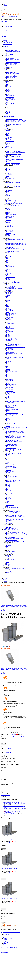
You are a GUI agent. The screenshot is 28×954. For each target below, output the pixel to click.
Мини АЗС (6, 565)
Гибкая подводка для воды (12, 350)
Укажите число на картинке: (8, 789)
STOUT (8, 102)
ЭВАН (8, 115)
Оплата (5, 4)
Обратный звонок (5, 21)
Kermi (7, 133)
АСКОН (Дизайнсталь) (12, 405)
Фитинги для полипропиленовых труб (15, 239)
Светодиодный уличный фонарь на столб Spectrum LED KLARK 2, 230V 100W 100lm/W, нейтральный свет (14, 606)
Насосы (5, 474)
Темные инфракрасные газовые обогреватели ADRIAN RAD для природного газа (14, 513)
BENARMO (9, 292)
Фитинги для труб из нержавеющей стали (16, 249)
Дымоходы (9, 67)
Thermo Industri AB (11, 392)
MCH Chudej (9, 555)
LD (7, 258)
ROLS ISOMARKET (11, 214)
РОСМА (8, 335)
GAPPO (8, 369)
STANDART (10, 842)
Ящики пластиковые (11, 446)
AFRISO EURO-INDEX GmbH (13, 453)
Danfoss (8, 130)
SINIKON (8, 220)
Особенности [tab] (6, 749)
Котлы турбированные (11, 72)
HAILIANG (9, 207)
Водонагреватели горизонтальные (14, 157)
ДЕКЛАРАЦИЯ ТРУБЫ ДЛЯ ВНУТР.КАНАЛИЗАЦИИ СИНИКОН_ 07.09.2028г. (14, 803)
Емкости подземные (11, 448)
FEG (7, 189)
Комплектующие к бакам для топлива (15, 439)
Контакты (5, 7)
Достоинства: (4, 774)
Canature (8, 363)
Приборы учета (10, 348)
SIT (7, 100)
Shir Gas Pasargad (10, 99)
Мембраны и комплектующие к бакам (15, 433)
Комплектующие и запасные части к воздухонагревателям (15, 539)
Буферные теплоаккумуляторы (13, 154)
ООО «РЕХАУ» (10, 230)
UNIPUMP (9, 498)
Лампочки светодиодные (12, 49)
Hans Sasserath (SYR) (11, 371)
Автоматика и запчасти (12, 64)
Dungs (7, 84)
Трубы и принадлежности (9, 196)
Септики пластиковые (11, 444)
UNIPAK (8, 222)
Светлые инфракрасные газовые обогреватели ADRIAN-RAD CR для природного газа (15, 517)
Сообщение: (4, 921)
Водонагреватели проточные (13, 161)
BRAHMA (8, 545)
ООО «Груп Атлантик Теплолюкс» (14, 414)
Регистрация (6, 27)
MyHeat (8, 91)
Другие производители (12, 227)
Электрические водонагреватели (14, 151)
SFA (7, 492)
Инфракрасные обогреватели (10, 508)
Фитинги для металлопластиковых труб (16, 243)
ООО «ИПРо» (9, 415)
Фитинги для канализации (12, 251)
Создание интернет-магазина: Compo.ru (10, 932)
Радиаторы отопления (8, 116)
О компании (6, 1)
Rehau (7, 94)
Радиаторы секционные (12, 126)
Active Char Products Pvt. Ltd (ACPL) (15, 357)
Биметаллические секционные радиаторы (16, 120)
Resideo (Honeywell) (11, 313)
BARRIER (8, 361)
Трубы (7, 199)
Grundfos (8, 486)
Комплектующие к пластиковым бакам (15, 436)
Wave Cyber (9, 398)
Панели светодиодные (11, 50)
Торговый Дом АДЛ (11, 338)
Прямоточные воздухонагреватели (14, 532)
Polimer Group (9, 457)
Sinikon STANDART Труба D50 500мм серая (11, 868)
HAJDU (8, 169)
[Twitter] (3, 646)
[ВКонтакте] (1, 646)
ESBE (7, 85)
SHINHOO (9, 493)
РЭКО (7, 113)
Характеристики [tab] (7, 748)
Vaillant (8, 104)
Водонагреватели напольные (13, 164)
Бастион (8, 326)
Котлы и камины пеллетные (13, 62)
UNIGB (8, 461)
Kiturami (8, 89)
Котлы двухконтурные (11, 76)
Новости (5, 942)
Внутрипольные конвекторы (13, 182)
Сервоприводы (10, 287)
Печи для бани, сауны (8, 556)
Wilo (7, 502)
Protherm (8, 93)
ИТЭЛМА (8, 410)
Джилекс (8, 506)
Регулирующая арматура (12, 286)
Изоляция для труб (11, 202)
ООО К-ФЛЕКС (10, 231)
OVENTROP (9, 137)
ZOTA (7, 108)
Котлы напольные (10, 77)
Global (7, 132)
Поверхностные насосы (12, 476)
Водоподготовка (10, 352)
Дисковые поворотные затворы (14, 288)
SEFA (7, 458)
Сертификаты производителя (10, 815)
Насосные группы (10, 481)
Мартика (8, 470)
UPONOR (8, 224)
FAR (7, 297)
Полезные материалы (8, 576)
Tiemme (8, 271)
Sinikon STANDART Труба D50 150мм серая (11, 839)
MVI (7, 135)
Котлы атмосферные (11, 71)
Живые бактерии (10, 468)
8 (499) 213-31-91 (5, 16)
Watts (7, 106)
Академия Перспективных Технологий (16, 401)
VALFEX (8, 143)
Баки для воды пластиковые (13, 435)
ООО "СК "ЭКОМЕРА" (12, 413)
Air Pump (8, 360)
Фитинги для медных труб (12, 248)
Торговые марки (7, 3)
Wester (7, 107)
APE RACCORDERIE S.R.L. (13, 205)
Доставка (5, 5)
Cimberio (8, 295)
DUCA (8, 484)
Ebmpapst (8, 527)
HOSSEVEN (9, 190)
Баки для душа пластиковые (13, 440)
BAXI (7, 81)
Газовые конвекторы (11, 185)
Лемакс (8, 112)
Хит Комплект (9, 424)
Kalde (7, 257)
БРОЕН (8, 327)
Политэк (8, 233)
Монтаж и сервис (7, 938)
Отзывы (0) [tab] (6, 751)
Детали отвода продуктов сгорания (15, 541)
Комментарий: (4, 784)
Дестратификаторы (11, 537)
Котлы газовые (10, 58)
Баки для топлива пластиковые (14, 437)
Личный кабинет (7, 26)
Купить (3, 610)
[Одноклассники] (4, 646)
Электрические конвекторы (13, 186)
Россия (8, 279)
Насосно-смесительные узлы (13, 480)
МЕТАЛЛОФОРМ (10, 471)
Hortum (8, 372)
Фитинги (5, 236)
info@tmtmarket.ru (13, 16)
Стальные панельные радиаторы (14, 119)
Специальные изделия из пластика (14, 449)
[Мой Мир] (6, 646)
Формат (8, 235)
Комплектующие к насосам (13, 479)
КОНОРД (8, 111)
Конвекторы (6, 179)
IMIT (7, 88)
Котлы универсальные (11, 63)
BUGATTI (8, 293)
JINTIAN (8, 209)
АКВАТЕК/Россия (10, 226)
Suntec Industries (10, 496)
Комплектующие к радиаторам (13, 124)
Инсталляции (9, 553)
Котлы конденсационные (12, 73)
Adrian (7, 358)
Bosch (7, 82)
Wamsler (8, 195)
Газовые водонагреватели (12, 150)
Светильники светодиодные (13, 51)
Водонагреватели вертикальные (14, 156)
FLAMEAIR (9, 86)
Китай (7, 229)
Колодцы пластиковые (11, 445)
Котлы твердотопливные (12, 59)
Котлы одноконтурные (11, 75)
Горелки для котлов (11, 65)
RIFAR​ (8, 138)
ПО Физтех (9, 417)
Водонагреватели (7, 147)
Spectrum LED (9, 54)
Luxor (7, 134)
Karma (7, 191)
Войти (5, 30)
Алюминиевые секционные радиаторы (15, 122)
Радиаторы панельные (11, 128)
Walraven (8, 225)
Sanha (7, 218)
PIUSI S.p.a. (9, 571)
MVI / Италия (9, 309)
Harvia (7, 562)
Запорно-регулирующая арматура (11, 282)
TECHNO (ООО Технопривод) (14, 389)
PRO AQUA (9, 212)
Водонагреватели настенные (13, 163)
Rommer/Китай (10, 95)
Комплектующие (7, 341)
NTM (7, 262)
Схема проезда (4, 952)
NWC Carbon (9, 379)
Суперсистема (9, 422)
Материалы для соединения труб (14, 203)
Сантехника (6, 549)
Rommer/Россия (10, 97)
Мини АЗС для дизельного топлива (15, 568)
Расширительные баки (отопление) (14, 431)
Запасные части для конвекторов (14, 183)
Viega (7, 274)
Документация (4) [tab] (7, 752)
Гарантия (5, 939)
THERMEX (9, 174)
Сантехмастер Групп (11, 234)
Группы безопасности (11, 345)
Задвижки (8, 290)
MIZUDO (8, 90)
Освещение (6, 46)
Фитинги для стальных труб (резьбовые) (16, 244)
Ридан (7, 146)
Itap (7, 255)
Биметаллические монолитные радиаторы (16, 121)
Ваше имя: (3, 767)
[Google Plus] (9, 646)
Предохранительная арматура (13, 344)
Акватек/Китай (10, 323)
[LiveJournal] (7, 646)
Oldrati (7, 455)
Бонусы (5, 941)
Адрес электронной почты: (7, 770)
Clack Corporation (10, 365)
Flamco (8, 299)
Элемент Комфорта (11, 178)
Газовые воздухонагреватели (10, 529)
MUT (7, 306)
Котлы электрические (11, 60)
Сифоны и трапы (10, 551)
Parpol (7, 170)
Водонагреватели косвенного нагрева (15, 152)
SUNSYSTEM (9, 173)
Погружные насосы (11, 477)
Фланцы (8, 252)
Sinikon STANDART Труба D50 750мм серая (11, 898)
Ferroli (7, 168)
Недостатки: (4, 779)
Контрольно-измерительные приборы (15, 347)
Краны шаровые (10, 284)
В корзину (3, 744)
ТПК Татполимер (10, 281)
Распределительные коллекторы (14, 353)
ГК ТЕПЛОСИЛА (10, 328)
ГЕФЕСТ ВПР (9, 110)
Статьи (5, 943)
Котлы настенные (10, 78)
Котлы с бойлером (10, 69)
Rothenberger (9, 217)
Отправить (3, 796)
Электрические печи (11, 559)
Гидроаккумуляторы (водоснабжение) (15, 432)
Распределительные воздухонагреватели (16, 533)
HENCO (8, 208)
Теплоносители (10, 349)
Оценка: (3, 772)
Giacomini (8, 300)
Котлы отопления (7, 55)
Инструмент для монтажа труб (13, 200)
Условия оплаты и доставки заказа (18, 737)
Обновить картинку (5, 795)
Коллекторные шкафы (11, 354)
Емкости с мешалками (11, 450)
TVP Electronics (10, 103)
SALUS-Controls (10, 98)
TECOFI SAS (9, 317)
